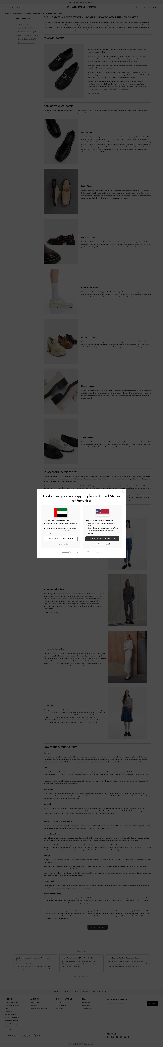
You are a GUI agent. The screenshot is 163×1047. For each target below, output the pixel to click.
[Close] (123, 492)
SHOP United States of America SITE (102, 539)
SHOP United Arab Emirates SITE (60, 539)
